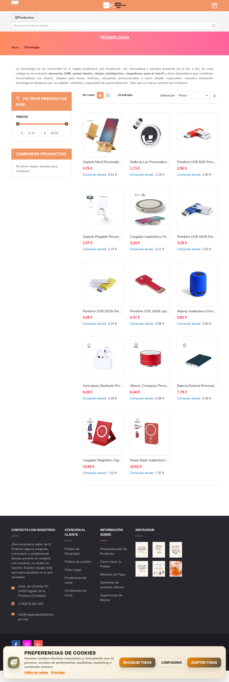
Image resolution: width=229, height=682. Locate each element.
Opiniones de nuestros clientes (112, 585)
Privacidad (58, 672)
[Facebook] (15, 644)
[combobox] (114, 25)
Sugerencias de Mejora (111, 597)
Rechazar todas (137, 662)
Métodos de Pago (112, 574)
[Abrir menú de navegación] (15, 2)
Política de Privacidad (72, 551)
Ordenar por (167, 95)
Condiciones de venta (76, 580)
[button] (88, 167)
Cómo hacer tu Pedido (110, 564)
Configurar (171, 662)
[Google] (38, 644)
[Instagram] (27, 644)
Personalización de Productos (113, 551)
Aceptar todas (204, 662)
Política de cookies (78, 561)
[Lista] (108, 95)
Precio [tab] (22, 117)
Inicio (14, 47)
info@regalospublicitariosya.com (36, 617)
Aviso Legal (73, 569)
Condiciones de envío (76, 593)
